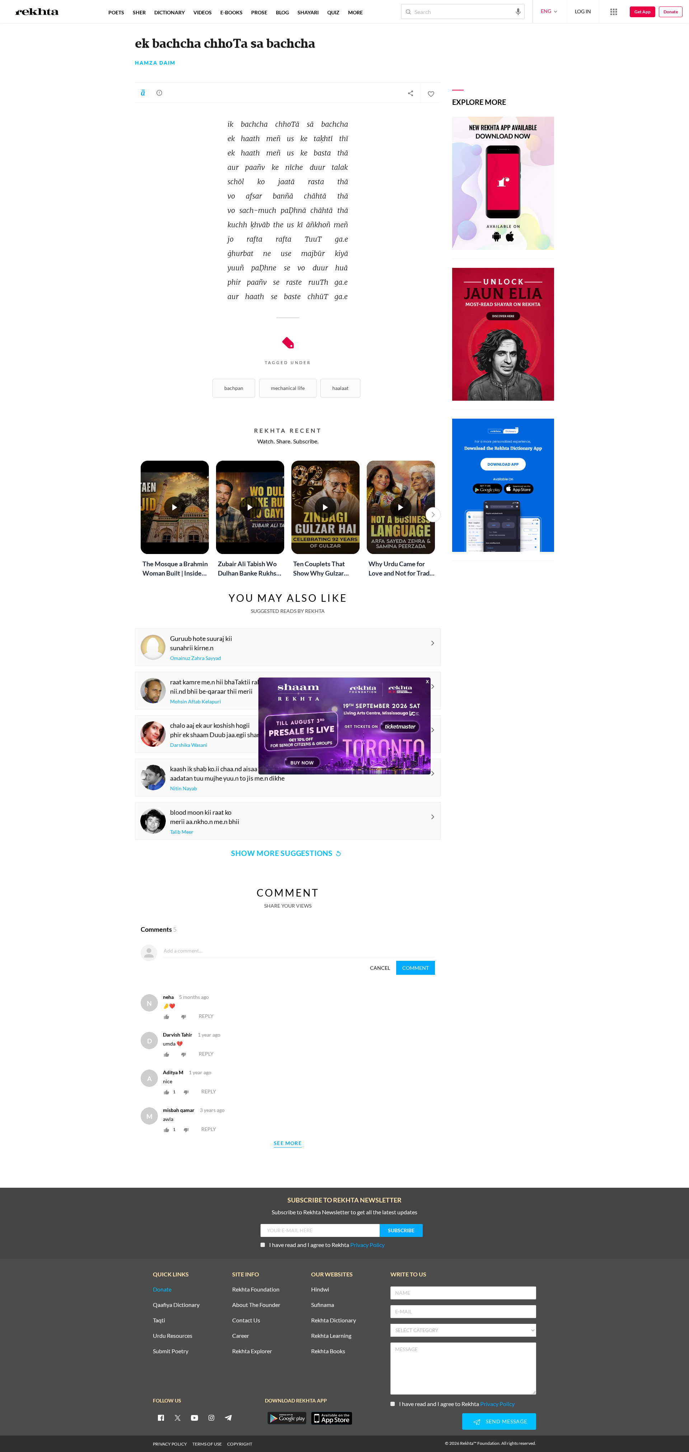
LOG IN (583, 11)
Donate (671, 11)
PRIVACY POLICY (170, 1444)
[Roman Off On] (143, 92)
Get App (642, 11)
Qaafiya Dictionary (176, 1305)
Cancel (380, 968)
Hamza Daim (155, 62)
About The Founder (256, 1305)
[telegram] (228, 1417)
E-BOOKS (231, 12)
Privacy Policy (367, 1244)
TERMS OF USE (207, 1444)
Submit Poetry (170, 1351)
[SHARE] (410, 93)
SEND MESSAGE (506, 1421)
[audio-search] (518, 11)
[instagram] (211, 1417)
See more (288, 1143)
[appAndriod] (286, 1418)
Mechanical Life (288, 388)
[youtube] (194, 1417)
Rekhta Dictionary (333, 1320)
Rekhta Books (328, 1351)
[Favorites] (431, 93)
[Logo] (37, 12)
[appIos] (331, 1418)
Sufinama (322, 1305)
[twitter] (177, 1417)
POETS (116, 12)
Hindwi (320, 1289)
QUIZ (333, 12)
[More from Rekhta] (613, 11)
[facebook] (161, 1417)
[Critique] (159, 92)
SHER (139, 12)
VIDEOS (202, 12)
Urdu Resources (172, 1336)
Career (240, 1336)
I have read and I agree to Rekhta (327, 1244)
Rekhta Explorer (252, 1351)
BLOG (282, 12)
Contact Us (246, 1320)
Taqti (159, 1320)
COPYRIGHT (239, 1444)
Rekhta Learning (331, 1336)
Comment (415, 968)
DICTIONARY (169, 12)
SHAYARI (308, 12)
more (355, 12)
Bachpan (233, 388)
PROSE (259, 12)
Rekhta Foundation (256, 1289)
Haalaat (340, 388)
